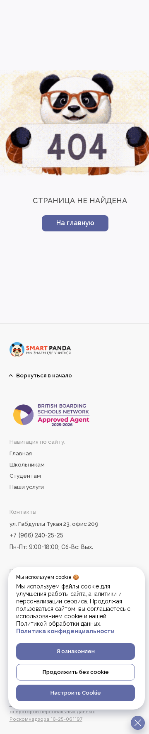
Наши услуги (27, 487)
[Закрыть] (138, 723)
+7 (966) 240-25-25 (36, 535)
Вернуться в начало (44, 375)
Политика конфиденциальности (65, 631)
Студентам (25, 475)
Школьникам (27, 464)
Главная (21, 453)
